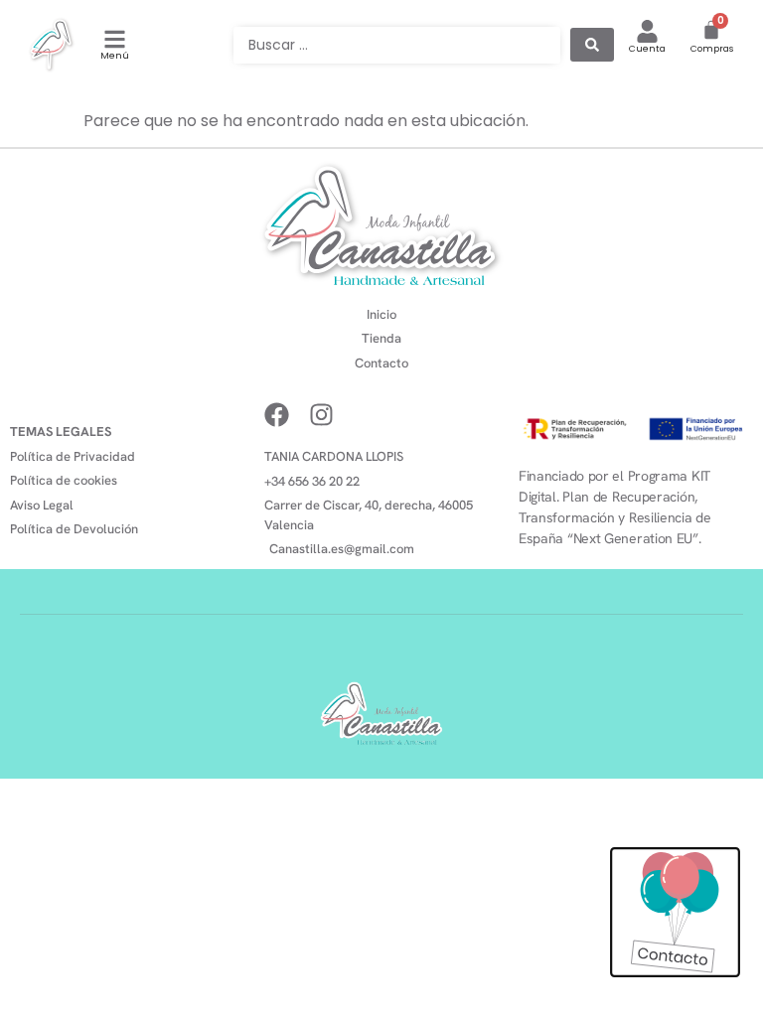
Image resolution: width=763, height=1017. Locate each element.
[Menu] (114, 39)
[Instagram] (321, 414)
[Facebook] (276, 414)
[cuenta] (647, 31)
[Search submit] (592, 45)
